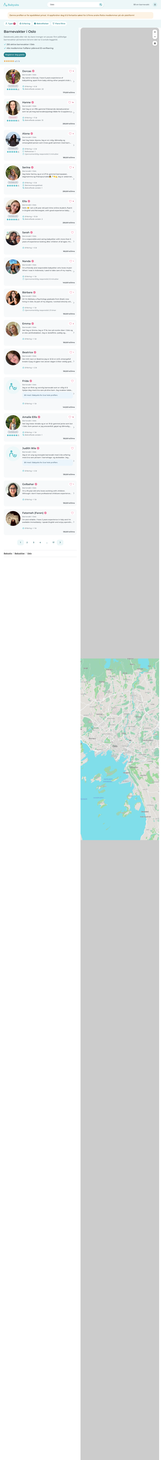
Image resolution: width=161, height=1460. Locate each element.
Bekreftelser (42, 23)
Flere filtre (60, 23)
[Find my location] (155, 43)
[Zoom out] (155, 36)
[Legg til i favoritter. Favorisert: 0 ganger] (72, 232)
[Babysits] (11, 4)
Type (11, 23)
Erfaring (26, 23)
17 (53, 542)
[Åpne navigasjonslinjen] (155, 4)
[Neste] (60, 542)
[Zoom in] (155, 32)
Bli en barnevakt (141, 4)
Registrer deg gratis (14, 55)
